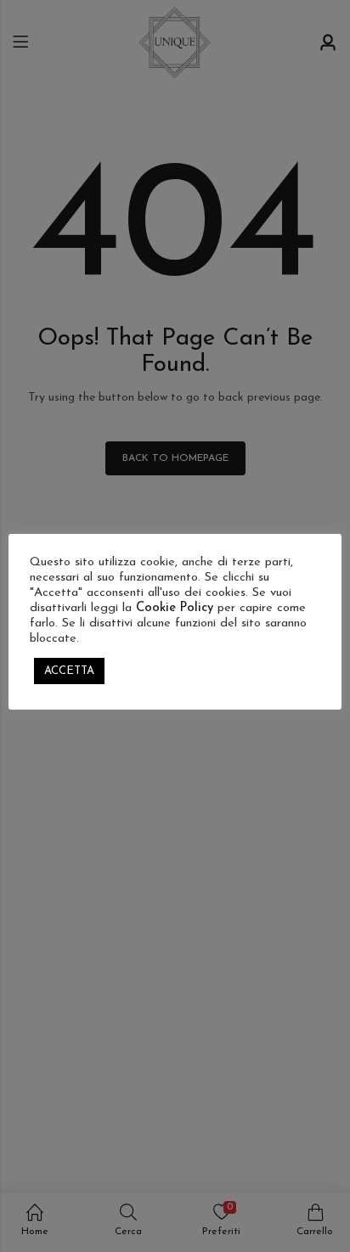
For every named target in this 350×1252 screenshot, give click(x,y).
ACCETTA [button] (69, 671)
